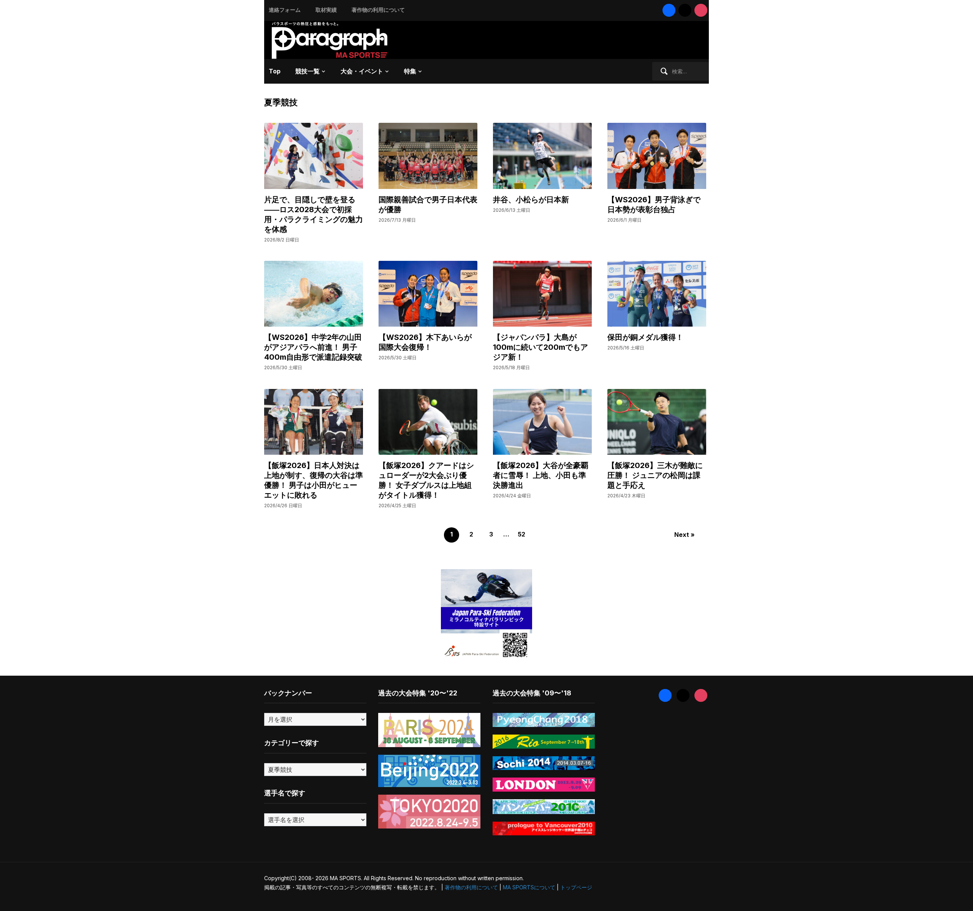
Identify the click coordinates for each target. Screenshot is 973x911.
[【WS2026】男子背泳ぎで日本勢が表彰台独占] (656, 155)
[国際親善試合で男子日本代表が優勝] (428, 155)
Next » (684, 534)
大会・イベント (362, 71)
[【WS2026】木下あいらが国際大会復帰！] (428, 293)
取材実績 (326, 9)
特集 (410, 71)
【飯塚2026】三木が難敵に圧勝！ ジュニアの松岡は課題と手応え (655, 475)
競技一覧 (307, 71)
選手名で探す (284, 793)
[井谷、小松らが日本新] (542, 155)
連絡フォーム (285, 9)
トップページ (576, 887)
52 (521, 534)
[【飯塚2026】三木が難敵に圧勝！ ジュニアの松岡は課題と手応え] (656, 421)
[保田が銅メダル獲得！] (656, 293)
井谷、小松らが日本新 (531, 199)
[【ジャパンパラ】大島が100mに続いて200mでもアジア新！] (542, 293)
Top (274, 71)
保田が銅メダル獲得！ (645, 337)
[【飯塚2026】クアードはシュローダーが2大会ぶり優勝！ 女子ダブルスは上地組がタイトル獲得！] (428, 421)
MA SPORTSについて (529, 887)
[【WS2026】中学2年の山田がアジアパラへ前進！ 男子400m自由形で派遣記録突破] (313, 293)
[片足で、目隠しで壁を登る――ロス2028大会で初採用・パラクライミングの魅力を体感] (313, 155)
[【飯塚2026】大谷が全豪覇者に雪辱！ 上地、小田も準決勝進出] (542, 421)
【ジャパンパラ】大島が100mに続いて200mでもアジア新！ (540, 347)
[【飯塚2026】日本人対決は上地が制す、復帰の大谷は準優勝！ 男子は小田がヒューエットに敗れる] (313, 421)
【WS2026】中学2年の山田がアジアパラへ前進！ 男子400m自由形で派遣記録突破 (313, 347)
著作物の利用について (378, 9)
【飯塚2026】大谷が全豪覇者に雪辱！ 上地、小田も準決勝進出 (540, 475)
